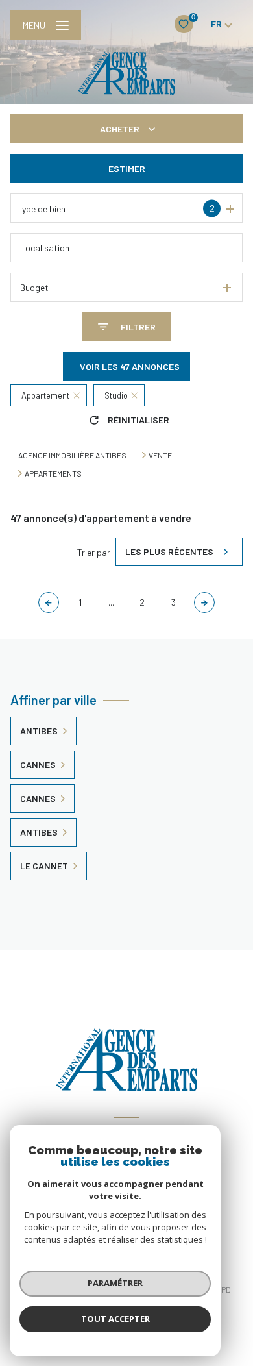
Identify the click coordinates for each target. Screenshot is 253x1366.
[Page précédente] (48, 602)
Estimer (126, 168)
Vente (160, 455)
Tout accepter (115, 1318)
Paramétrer (115, 1283)
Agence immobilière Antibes (72, 455)
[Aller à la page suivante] (204, 602)
